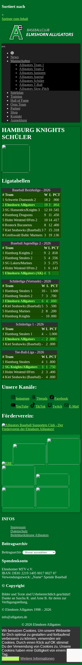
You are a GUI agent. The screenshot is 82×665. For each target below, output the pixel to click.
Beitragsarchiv (12, 552)
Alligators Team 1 (31, 65)
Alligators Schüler (31, 81)
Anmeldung (18, 120)
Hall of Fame (19, 100)
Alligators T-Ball (30, 85)
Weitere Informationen (37, 658)
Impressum (18, 527)
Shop (14, 112)
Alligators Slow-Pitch (34, 88)
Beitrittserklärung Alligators (29, 535)
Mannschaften (20, 61)
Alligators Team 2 (31, 69)
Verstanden (10, 658)
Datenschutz (19, 531)
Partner (15, 108)
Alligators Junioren (32, 73)
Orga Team (18, 104)
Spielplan (16, 92)
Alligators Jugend (31, 77)
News (14, 57)
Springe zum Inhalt (15, 19)
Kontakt (16, 116)
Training (16, 96)
